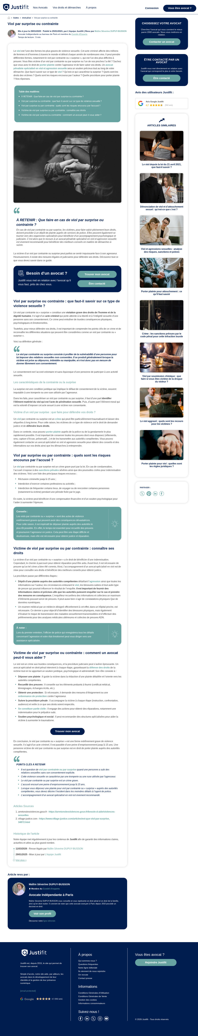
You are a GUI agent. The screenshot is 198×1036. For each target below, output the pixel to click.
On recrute (83, 975)
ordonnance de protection (32, 696)
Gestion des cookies (87, 1000)
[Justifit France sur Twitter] (94, 1018)
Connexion (152, 8)
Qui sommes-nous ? (87, 961)
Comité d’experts (51, 889)
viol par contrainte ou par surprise (57, 769)
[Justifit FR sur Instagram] (100, 1018)
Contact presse (85, 978)
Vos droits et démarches (67, 7)
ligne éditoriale (49, 921)
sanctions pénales (49, 470)
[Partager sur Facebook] (162, 493)
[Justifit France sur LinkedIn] (87, 1018)
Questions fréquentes (88, 964)
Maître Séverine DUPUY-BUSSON (111, 31)
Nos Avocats (40, 7)
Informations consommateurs (91, 1003)
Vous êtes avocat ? (179, 8)
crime (58, 419)
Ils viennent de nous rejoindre (91, 971)
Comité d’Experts (79, 34)
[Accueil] (10, 18)
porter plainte (47, 65)
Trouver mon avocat (67, 731)
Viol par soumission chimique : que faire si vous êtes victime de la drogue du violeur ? (161, 379)
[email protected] (28, 991)
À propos (91, 7)
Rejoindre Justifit (155, 962)
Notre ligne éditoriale (87, 968)
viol (19, 51)
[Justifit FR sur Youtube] (107, 1018)
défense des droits (99, 667)
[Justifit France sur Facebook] (81, 1018)
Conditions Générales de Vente (92, 996)
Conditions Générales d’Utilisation (93, 993)
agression (94, 581)
